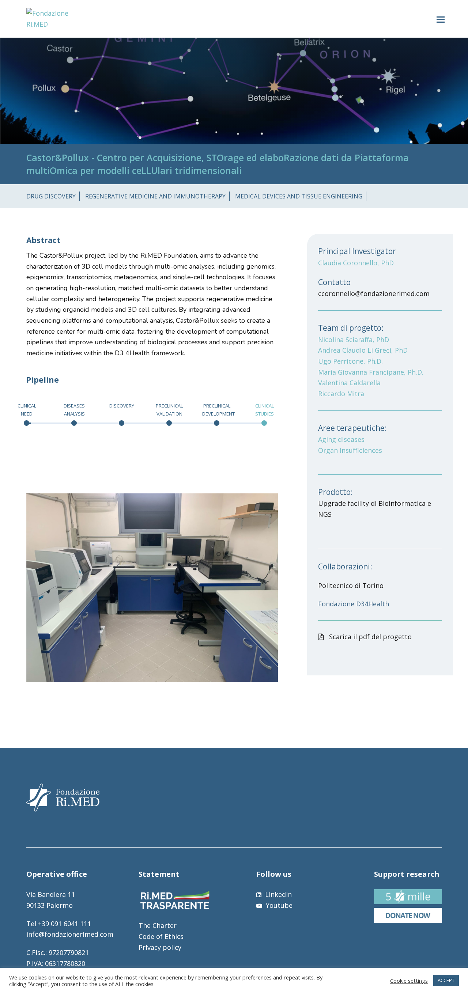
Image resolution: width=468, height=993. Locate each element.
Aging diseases (341, 439)
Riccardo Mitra (341, 393)
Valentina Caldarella (349, 382)
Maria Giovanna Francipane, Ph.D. (370, 372)
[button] (441, 19)
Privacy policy (160, 947)
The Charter (158, 925)
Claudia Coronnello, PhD (356, 262)
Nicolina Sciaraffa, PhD (353, 339)
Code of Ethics (161, 936)
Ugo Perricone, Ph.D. (350, 361)
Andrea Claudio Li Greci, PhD (363, 350)
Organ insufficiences (350, 450)
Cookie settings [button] (409, 980)
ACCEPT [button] (446, 980)
